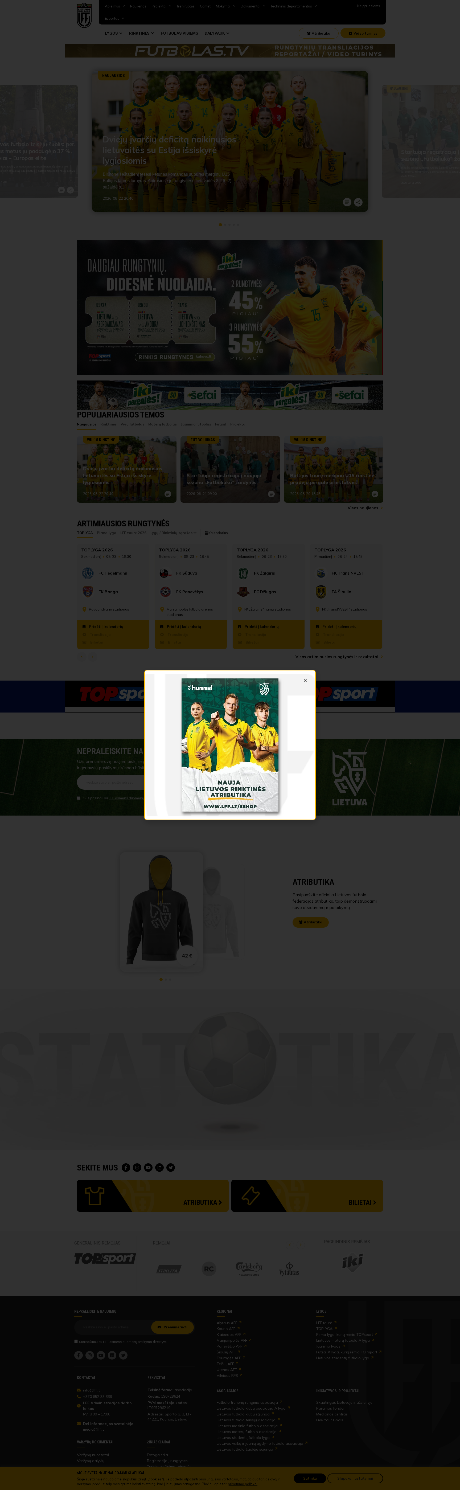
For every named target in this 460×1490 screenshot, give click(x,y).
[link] (230, 745)
